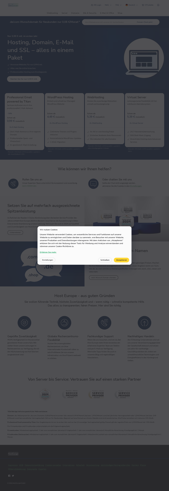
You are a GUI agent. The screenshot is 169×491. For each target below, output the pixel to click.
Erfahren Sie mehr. (48, 252)
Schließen (104, 260)
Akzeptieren (121, 260)
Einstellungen (47, 260)
